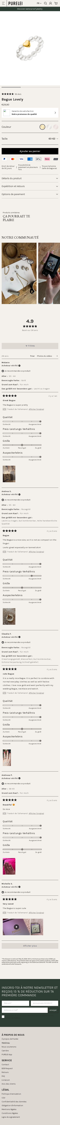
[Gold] (42, 126)
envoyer (53, 1010)
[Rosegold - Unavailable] (55, 126)
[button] (11, 94)
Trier (32, 356)
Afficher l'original (36, 409)
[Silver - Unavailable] (49, 126)
